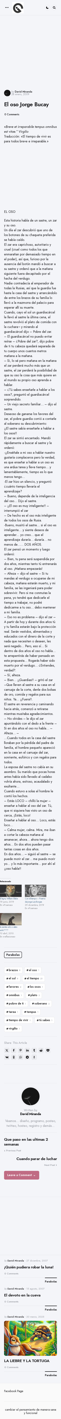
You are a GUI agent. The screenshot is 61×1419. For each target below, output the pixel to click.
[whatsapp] (20, 1057)
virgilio (14, 1028)
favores (15, 987)
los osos (36, 987)
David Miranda (23, 92)
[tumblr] (34, 1050)
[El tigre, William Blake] (11, 891)
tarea (13, 1012)
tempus (32, 1012)
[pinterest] (20, 1050)
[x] (7, 1050)
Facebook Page (13, 1391)
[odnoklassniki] (13, 1057)
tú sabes (45, 1020)
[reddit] (41, 1050)
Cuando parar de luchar (36, 1158)
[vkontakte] (7, 1057)
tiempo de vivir (20, 1020)
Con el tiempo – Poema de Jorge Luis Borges (35, 900)
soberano (42, 1003)
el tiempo (35, 978)
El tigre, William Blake (9, 898)
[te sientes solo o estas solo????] (11, 919)
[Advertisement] (30, 52)
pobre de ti (17, 1003)
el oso (34, 970)
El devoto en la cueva (22, 1295)
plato (35, 995)
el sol (13, 978)
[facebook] (13, 1050)
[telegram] (27, 1057)
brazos (14, 970)
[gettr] (34, 1057)
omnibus (15, 995)
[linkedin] (27, 1050)
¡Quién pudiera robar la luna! (29, 1267)
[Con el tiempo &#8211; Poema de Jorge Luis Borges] (36, 891)
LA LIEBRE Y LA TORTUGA (26, 1360)
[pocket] (48, 1050)
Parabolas (13, 955)
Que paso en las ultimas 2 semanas (26, 1142)
